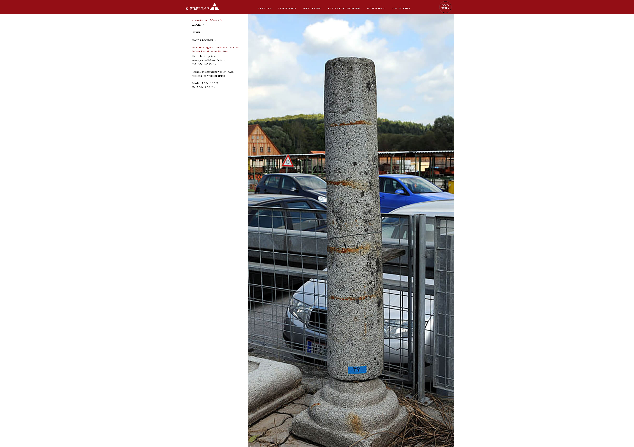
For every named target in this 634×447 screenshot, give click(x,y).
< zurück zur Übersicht (207, 20)
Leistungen (287, 8)
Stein (196, 33)
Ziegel (196, 25)
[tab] (217, 24)
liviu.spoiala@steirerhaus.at (209, 60)
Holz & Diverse (202, 40)
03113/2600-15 (207, 64)
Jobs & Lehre (401, 8)
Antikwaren (375, 8)
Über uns (265, 8)
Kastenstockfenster (344, 8)
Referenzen (311, 8)
